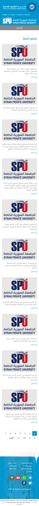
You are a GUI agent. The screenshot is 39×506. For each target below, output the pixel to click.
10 (24, 438)
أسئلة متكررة (12, 463)
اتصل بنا (29, 471)
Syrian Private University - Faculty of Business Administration (19, 501)
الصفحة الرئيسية (27, 463)
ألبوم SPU (13, 466)
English (5, 14)
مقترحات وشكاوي (26, 468)
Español (20, 14)
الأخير (11, 438)
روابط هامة (12, 468)
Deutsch (27, 14)
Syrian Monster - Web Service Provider (18, 503)
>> (18, 438)
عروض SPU (28, 466)
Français (12, 14)
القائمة (19, 28)
